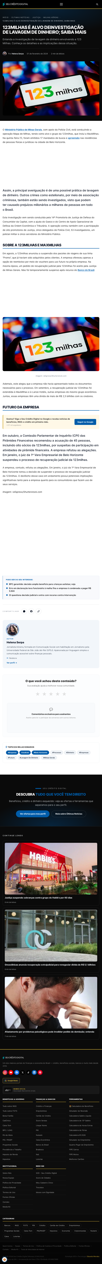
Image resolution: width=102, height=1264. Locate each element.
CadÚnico (7, 1121)
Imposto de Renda (10, 1154)
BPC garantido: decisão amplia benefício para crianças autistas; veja (42, 584)
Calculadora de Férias (78, 1130)
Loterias (39, 1159)
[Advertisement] (51, 166)
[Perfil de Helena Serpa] (5, 54)
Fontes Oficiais (9, 1197)
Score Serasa (41, 1121)
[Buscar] (97, 4)
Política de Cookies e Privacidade (49, 1246)
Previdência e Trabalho (12, 1149)
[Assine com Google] (51, 725)
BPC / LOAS (7, 1130)
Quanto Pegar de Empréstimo (81, 1145)
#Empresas (83, 752)
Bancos (7, 1225)
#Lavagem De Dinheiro (29, 758)
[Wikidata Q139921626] (36, 1256)
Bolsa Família (8, 1116)
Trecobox (40, 1187)
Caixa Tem (7, 1125)
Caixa (6, 1236)
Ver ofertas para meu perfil (33, 814)
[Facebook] (16, 1072)
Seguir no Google (85, 422)
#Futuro (11, 758)
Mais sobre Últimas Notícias (68, 814)
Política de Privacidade (12, 1183)
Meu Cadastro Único (44, 1183)
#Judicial (25, 752)
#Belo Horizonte (40, 752)
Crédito (42, 1225)
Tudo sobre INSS (9, 1106)
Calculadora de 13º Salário (80, 1121)
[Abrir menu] (61, 4)
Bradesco (40, 1149)
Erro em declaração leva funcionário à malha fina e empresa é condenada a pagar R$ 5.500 (50, 589)
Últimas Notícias (20, 17)
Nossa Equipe (8, 1178)
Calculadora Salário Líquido (80, 1116)
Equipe (17, 1246)
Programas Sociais (10, 1145)
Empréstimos (41, 1111)
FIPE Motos (74, 1154)
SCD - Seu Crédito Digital (46, 1173)
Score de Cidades (43, 1178)
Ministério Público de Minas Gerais (23, 129)
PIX (37, 1130)
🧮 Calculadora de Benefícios (81, 1106)
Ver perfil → (12, 663)
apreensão (74, 138)
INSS (17, 1225)
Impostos (6, 1159)
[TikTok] (28, 1072)
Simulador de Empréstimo (79, 1140)
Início (6, 17)
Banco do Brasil (86, 270)
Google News (13, 1081)
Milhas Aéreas (51, 17)
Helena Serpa (18, 53)
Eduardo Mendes (93, 1256)
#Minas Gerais (49, 758)
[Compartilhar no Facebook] (31, 611)
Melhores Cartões (76, 1159)
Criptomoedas (80, 1231)
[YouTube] (10, 1072)
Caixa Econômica (43, 1140)
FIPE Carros (74, 1149)
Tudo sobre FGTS (10, 1111)
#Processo (56, 752)
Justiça (36, 17)
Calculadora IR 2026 (77, 1135)
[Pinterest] (40, 1072)
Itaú (37, 1154)
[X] (22, 1072)
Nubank (39, 1135)
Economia (66, 1231)
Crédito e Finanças (44, 1106)
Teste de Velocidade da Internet (32, 1249)
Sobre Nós (7, 1173)
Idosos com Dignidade (45, 1192)
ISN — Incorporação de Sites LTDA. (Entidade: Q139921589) (36, 1259)
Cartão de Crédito (43, 1116)
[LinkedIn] (34, 1072)
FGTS (25, 1225)
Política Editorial (9, 1187)
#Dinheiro (70, 752)
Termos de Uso (9, 1192)
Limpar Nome (41, 1125)
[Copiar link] (38, 611)
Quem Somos (7, 1246)
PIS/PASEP (41, 1231)
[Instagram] (5, 1072)
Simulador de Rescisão (78, 1111)
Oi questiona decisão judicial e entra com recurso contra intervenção (42, 595)
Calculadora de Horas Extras (81, 1125)
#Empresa (12, 752)
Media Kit (6, 1207)
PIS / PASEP (7, 1140)
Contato (6, 1202)
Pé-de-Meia (7, 1135)
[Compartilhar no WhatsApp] (24, 611)
